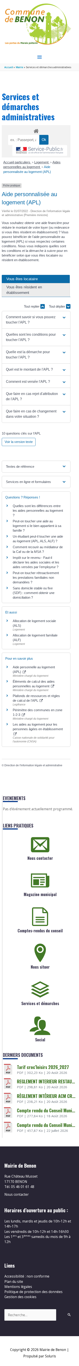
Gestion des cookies (20, 1296)
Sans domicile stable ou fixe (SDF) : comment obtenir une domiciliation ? (33, 592)
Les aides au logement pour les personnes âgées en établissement (38, 726)
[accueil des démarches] (36, 130)
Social (40, 1039)
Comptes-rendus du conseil (40, 930)
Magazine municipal (40, 894)
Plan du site (13, 1281)
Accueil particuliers (17, 162)
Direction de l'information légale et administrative (33, 765)
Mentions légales (18, 1286)
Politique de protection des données (33, 1291)
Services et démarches (40, 1003)
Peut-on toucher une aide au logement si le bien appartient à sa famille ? (37, 525)
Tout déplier (57, 306)
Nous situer (40, 967)
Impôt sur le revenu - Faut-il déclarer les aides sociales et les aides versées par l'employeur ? (36, 562)
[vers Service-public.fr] (39, 150)
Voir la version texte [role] (19, 442)
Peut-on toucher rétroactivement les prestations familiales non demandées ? (36, 577)
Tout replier (32, 306)
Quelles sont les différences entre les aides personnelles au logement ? (38, 510)
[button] (36, 319)
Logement (41, 162)
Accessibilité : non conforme (26, 1276)
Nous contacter (40, 858)
